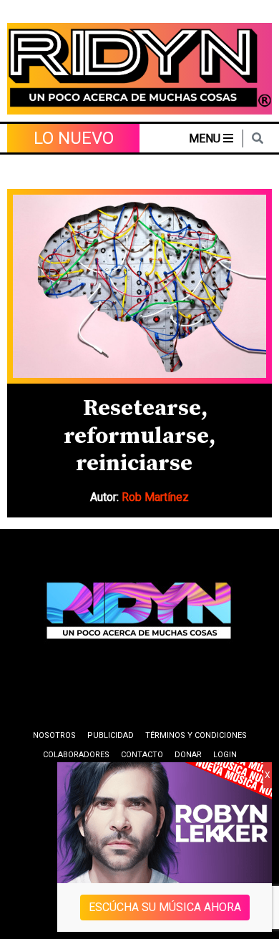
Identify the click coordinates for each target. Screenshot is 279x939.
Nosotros (54, 735)
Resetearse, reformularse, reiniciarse (139, 436)
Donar (188, 754)
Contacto (142, 754)
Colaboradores (76, 754)
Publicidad (110, 735)
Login (225, 754)
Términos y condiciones (196, 735)
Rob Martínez (155, 497)
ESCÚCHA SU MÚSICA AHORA (165, 907)
